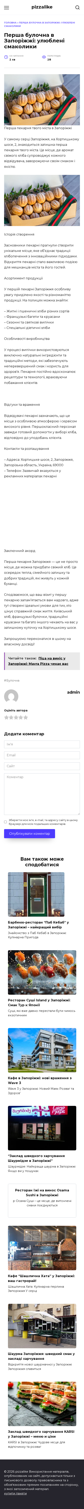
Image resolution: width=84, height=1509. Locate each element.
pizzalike (42, 7)
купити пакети (15, 1493)
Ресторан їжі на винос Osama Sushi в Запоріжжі (42, 1192)
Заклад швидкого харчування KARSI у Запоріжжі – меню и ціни (41, 1434)
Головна (10, 22)
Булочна (12, 680)
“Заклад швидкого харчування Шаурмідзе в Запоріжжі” (36, 1158)
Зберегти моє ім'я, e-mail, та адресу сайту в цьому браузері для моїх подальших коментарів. (43, 822)
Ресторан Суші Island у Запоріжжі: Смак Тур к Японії (39, 1002)
